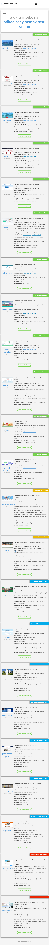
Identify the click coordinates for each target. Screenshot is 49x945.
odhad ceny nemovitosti (29, 48)
